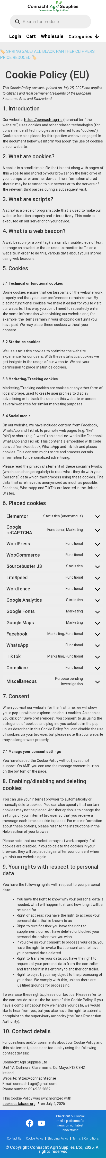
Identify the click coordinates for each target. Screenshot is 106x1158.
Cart (31, 36)
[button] (83, 36)
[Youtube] (41, 1123)
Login (15, 36)
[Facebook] (29, 1123)
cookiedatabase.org (19, 1104)
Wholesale (52, 36)
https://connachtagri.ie (43, 120)
